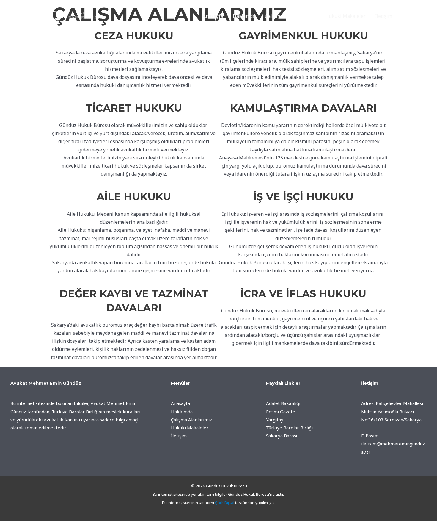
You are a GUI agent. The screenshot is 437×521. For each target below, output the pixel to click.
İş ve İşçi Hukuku (303, 196)
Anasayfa (213, 16)
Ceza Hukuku (134, 35)
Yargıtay (274, 420)
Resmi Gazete (280, 411)
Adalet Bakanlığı (283, 403)
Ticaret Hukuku (134, 108)
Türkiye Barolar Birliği (289, 428)
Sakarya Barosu (282, 436)
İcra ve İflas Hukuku (303, 293)
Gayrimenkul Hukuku (303, 35)
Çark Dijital (224, 502)
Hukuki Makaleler (345, 16)
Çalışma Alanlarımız (287, 16)
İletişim (383, 16)
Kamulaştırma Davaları (303, 108)
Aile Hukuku (134, 196)
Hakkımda (244, 16)
